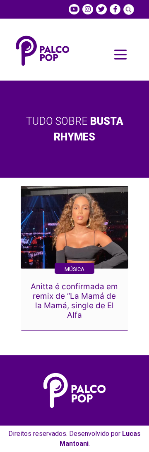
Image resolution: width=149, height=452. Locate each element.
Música (74, 269)
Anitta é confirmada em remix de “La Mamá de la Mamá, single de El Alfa (74, 301)
